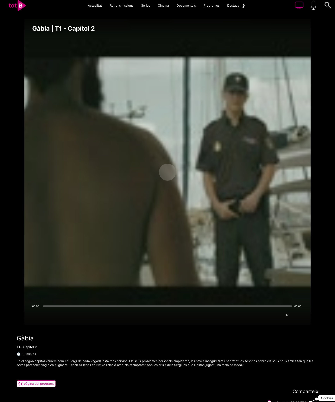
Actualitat (95, 5)
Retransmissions (121, 5)
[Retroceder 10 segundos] (147, 172)
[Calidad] (275, 315)
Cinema (163, 5)
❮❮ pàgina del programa (36, 383)
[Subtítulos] (264, 315)
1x (287, 315)
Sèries (145, 5)
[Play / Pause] (167, 172)
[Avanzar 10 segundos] (188, 172)
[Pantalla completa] (299, 315)
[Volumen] (36, 315)
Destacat (233, 5)
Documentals (186, 5)
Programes (211, 5)
